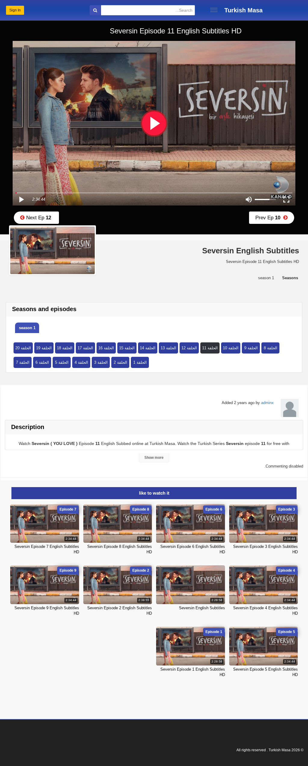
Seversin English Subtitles (202, 608)
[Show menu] (214, 10)
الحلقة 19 (44, 348)
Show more (154, 458)
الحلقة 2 (120, 362)
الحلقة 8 (270, 348)
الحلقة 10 (231, 348)
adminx (267, 402)
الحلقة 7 (22, 362)
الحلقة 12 (189, 348)
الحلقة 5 (62, 362)
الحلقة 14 (148, 348)
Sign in (15, 10)
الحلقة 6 (42, 362)
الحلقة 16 (106, 348)
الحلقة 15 (127, 348)
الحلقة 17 (85, 348)
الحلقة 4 (81, 362)
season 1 (27, 328)
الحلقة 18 (64, 348)
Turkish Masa (243, 10)
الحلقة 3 (101, 362)
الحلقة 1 (140, 362)
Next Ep (38, 218)
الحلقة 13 (168, 348)
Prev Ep (269, 218)
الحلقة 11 (210, 348)
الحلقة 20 (23, 348)
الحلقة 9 (251, 348)
